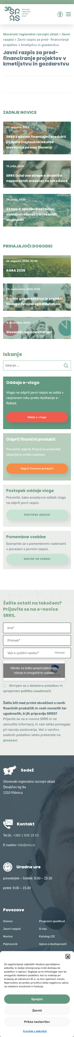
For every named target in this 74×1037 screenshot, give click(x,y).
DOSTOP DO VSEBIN (37, 559)
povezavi (10, 740)
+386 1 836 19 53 (26, 835)
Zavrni (37, 1010)
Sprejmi (37, 999)
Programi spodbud (52, 921)
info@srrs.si (26, 845)
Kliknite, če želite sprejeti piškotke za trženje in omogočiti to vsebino (34, 670)
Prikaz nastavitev (37, 1022)
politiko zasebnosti (36, 691)
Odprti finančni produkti (37, 468)
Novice (8, 936)
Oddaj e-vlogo (37, 417)
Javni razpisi (12, 929)
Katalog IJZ (47, 936)
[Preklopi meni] (68, 14)
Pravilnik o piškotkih (35, 1031)
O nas (43, 929)
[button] (68, 956)
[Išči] (66, 366)
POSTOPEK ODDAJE (37, 514)
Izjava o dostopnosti (53, 944)
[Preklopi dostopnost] (60, 14)
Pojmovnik (10, 944)
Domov (8, 921)
